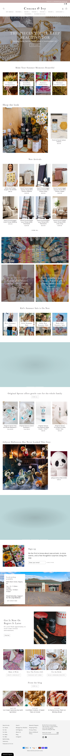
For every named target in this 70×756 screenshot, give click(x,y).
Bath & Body (59, 11)
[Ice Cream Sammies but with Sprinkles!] (13, 698)
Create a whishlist (13, 675)
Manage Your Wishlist (21, 727)
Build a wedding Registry (56, 675)
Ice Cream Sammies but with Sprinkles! (13, 711)
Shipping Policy (33, 727)
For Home (18, 11)
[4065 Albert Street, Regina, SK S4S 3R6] (35, 589)
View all (35, 230)
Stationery (28, 14)
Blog (17, 734)
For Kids (34, 11)
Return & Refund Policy (33, 732)
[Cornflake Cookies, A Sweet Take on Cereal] (35, 698)
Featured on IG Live (39, 14)
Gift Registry (19, 730)
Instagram (18, 736)
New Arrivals (9, 11)
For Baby (42, 11)
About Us (18, 732)
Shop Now (35, 45)
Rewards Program (33, 725)
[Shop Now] (35, 250)
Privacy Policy (33, 730)
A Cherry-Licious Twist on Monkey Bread (57, 711)
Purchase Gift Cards (35, 675)
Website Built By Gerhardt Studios (35, 750)
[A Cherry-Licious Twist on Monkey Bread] (57, 698)
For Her (26, 11)
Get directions (12, 600)
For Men (50, 11)
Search (17, 725)
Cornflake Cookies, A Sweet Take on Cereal (35, 711)
